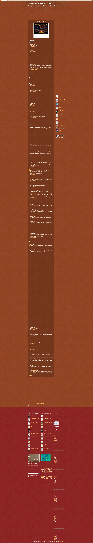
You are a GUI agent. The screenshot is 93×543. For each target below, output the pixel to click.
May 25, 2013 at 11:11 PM (33, 85)
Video (51, 477)
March (54, 437)
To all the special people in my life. (35, 419)
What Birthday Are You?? (61, 96)
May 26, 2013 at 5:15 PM (33, 174)
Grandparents (42, 468)
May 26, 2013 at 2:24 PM (33, 130)
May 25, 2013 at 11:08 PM (33, 79)
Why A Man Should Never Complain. (47, 437)
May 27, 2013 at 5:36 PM (33, 329)
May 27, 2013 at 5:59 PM (33, 337)
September (55, 464)
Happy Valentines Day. (47, 444)
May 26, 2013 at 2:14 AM (33, 105)
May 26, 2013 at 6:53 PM (33, 180)
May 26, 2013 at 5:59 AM (33, 117)
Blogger (62, 541)
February (55, 446)
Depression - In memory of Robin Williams (35, 415)
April (54, 436)
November (55, 440)
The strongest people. (34, 437)
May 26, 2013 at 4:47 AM (33, 111)
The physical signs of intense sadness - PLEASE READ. (62, 130)
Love (41, 472)
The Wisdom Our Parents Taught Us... (48, 433)
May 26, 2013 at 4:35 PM (33, 156)
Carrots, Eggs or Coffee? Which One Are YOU (48, 422)
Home (41, 401)
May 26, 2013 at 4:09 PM (33, 147)
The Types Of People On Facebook (62, 118)
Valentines (47, 477)
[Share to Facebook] (32, 40)
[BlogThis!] (31, 40)
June (54, 442)
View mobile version (41, 403)
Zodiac (41, 479)
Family (45, 467)
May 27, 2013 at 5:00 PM (33, 237)
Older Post (52, 401)
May (54, 443)
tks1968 (31, 168)
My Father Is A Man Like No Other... (62, 103)
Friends (49, 467)
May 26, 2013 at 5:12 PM (33, 166)
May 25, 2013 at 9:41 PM (33, 56)
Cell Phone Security (61, 114)
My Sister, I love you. (33, 429)
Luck (45, 472)
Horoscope (47, 470)
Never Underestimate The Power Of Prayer (62, 125)
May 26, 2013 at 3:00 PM (33, 136)
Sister (43, 475)
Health (48, 469)
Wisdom (47, 478)
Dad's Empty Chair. (61, 110)
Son (46, 475)
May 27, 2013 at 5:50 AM (33, 225)
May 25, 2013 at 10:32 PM (33, 69)
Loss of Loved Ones (47, 471)
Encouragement (45, 466)
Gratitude (46, 468)
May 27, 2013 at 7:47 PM (33, 356)
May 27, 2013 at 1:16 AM (33, 207)
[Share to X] (31, 40)
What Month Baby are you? (62, 99)
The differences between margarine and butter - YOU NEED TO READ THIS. (34, 434)
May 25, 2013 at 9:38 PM (33, 51)
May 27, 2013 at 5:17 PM (33, 247)
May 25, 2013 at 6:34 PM (33, 46)
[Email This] (30, 40)
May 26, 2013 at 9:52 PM (33, 197)
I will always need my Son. (34, 448)
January (55, 438)
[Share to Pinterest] (33, 40)
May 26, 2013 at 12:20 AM (33, 91)
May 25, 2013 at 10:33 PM (33, 73)
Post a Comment (31, 375)
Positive (47, 474)
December (55, 433)
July (54, 435)
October (55, 434)
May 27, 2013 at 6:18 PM (33, 343)
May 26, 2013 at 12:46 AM (33, 96)
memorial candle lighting (33, 370)
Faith (41, 467)
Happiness (43, 469)
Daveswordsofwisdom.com (39, 3)
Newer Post (30, 401)
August (54, 465)
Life (51, 470)
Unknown (31, 244)
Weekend (42, 478)
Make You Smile (49, 472)
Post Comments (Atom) (34, 405)
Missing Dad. (32, 444)
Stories (47, 476)
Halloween (50, 468)
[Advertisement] (46, 13)
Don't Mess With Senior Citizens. (62, 122)
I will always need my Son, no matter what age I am (35, 426)
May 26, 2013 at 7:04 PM (33, 186)
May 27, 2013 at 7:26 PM (33, 349)
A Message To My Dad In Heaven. (62, 107)
